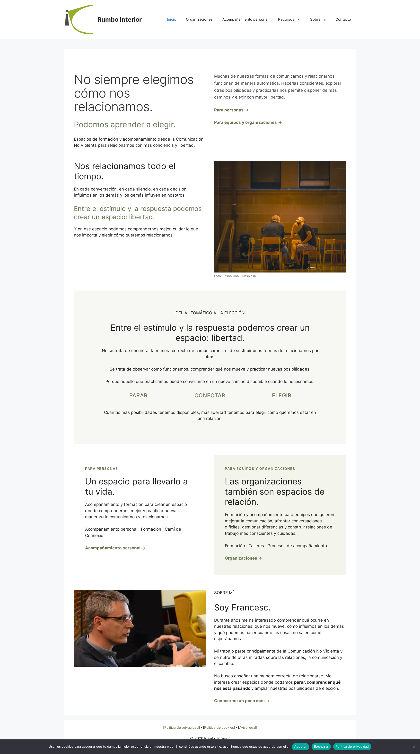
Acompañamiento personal (245, 19)
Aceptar (300, 746)
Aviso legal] (248, 727)
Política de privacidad (181, 727)
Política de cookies (219, 727)
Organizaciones (199, 19)
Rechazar (321, 746)
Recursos (286, 19)
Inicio (171, 19)
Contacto (343, 19)
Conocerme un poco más (239, 700)
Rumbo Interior (119, 19)
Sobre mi (318, 19)
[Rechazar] (413, 746)
